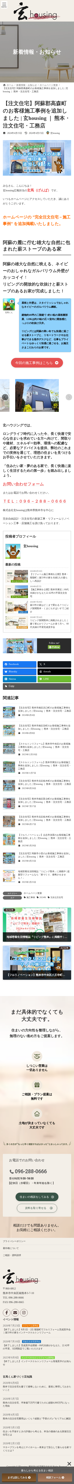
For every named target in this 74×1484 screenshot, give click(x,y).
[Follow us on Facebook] (6, 1312)
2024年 (42, 897)
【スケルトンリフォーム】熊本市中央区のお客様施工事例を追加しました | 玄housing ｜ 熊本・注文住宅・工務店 (44, 747)
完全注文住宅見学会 (31, 1341)
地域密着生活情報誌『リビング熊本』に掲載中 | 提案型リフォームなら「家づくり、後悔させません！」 (44, 874)
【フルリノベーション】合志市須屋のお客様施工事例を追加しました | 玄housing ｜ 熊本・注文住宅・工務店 (44, 838)
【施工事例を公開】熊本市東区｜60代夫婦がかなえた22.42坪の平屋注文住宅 (49, 593)
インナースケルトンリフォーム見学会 (38, 1358)
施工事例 (31, 897)
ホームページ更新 (33, 893)
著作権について (11, 1248)
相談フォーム (53, 1477)
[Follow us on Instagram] (24, 1312)
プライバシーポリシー (14, 1241)
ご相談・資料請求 (12, 1255)
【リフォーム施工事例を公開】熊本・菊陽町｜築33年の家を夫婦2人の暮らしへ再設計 (49, 577)
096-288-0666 (31, 1171)
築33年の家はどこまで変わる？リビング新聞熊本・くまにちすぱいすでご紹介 (49, 608)
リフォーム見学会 (30, 1326)
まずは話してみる (17, 1477)
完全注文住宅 (56, 897)
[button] (37, 363)
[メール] (15, 1312)
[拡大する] (4, 384)
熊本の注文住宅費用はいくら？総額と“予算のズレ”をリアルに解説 (37, 1418)
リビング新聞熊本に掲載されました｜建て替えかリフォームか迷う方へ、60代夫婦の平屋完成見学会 (49, 623)
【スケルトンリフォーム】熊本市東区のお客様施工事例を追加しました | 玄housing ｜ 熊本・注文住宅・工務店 (44, 765)
